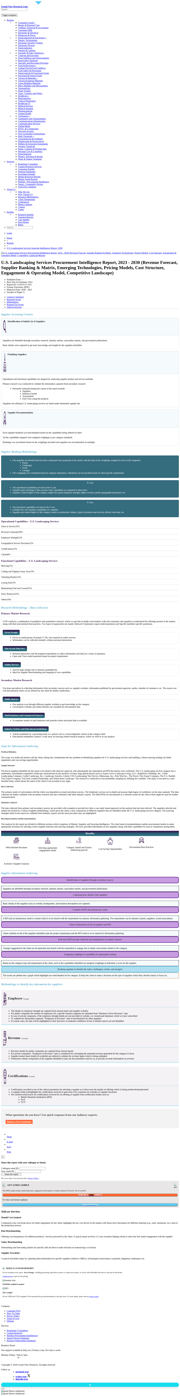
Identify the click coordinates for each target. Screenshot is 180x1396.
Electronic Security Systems (30, 43)
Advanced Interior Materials (30, 81)
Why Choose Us (25, 194)
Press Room (23, 222)
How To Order (13, 1313)
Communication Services (29, 123)
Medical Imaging (25, 108)
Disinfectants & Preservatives (31, 141)
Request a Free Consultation (19, 1122)
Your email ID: (7, 1171)
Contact (21, 207)
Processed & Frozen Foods (30, 76)
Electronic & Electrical (28, 33)
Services (10, 161)
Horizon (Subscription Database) (21, 1340)
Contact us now (8, 1276)
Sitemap (10, 1321)
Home (9, 238)
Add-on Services (14, 307)
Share (9, 1137)
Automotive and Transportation (32, 118)
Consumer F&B (25, 30)
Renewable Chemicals (28, 60)
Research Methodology (28, 197)
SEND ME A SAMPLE (90, 1195)
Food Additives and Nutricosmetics (33, 58)
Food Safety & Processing (29, 70)
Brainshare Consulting (28, 164)
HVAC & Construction (28, 129)
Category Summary (15, 297)
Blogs (20, 225)
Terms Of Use (13, 1318)
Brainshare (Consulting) (17, 1330)
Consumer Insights (26, 169)
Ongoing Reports (25, 217)
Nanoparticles (24, 88)
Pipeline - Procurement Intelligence (33, 182)
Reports (10, 20)
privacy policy (94, 1296)
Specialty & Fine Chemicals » (31, 53)
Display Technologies (27, 40)
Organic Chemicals (26, 146)
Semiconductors (25, 48)
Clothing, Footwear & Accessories (33, 28)
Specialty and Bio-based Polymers (33, 63)
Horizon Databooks (26, 171)
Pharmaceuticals (25, 111)
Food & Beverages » (27, 65)
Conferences (23, 202)
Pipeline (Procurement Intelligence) (22, 1335)
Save (9, 1147)
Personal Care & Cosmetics (30, 151)
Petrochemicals (24, 154)
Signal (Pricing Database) (18, 1338)
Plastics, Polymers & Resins (30, 156)
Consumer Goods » (26, 22)
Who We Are (24, 192)
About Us (11, 189)
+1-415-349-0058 (9, 1357)
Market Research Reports (29, 177)
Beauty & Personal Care (29, 25)
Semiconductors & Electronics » (32, 38)
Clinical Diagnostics (27, 101)
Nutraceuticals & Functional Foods (33, 73)
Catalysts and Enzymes (28, 55)
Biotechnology (24, 98)
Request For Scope (15, 304)
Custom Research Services (30, 166)
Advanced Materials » (28, 78)
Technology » (24, 116)
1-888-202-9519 (27, 1357)
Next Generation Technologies (31, 134)
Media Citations (25, 204)
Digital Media (24, 126)
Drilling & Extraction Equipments (33, 144)
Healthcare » (23, 96)
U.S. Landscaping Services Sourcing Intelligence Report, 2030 (34, 248)
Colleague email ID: (10, 1168)
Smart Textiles (24, 91)
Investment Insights (26, 174)
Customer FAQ (13, 1311)
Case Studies (23, 219)
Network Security (26, 131)
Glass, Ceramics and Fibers (30, 93)
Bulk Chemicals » (26, 136)
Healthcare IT (24, 103)
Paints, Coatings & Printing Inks (32, 149)
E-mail (10, 1142)
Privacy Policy (33, 1178)
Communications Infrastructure (31, 121)
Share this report (11, 1174)
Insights (10, 212)
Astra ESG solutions (27, 187)
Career (21, 209)
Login (9, 233)
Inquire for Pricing (90, 1205)
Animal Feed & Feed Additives (32, 68)
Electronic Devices (26, 45)
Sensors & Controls (26, 50)
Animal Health (24, 113)
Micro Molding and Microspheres (33, 86)
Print (9, 1152)
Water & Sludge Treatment (30, 159)
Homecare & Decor (26, 35)
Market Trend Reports (28, 179)
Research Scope (14, 299)
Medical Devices (25, 106)
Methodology (13, 302)
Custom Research (14, 1333)
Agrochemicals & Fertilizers (30, 139)
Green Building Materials (29, 83)
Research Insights (26, 214)
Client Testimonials (26, 199)
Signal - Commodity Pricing (30, 184)
